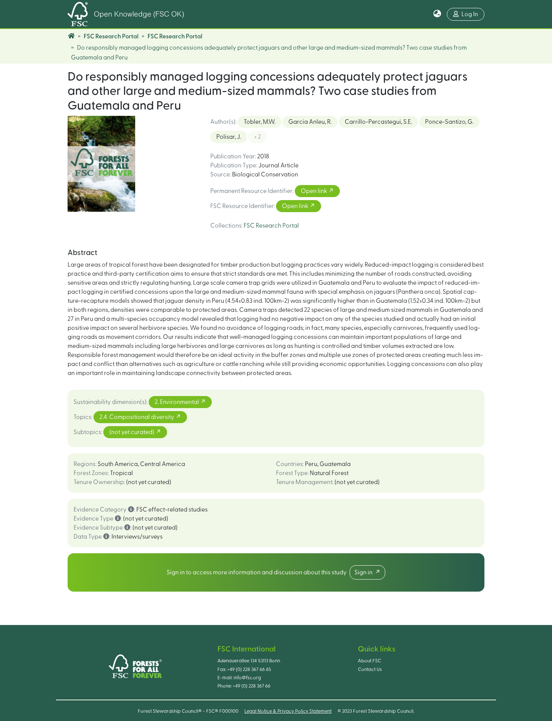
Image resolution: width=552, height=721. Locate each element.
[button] (437, 14)
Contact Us (370, 669)
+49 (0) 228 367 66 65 (249, 669)
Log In (470, 14)
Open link (314, 191)
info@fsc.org (247, 677)
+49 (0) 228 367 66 (251, 686)
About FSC (369, 661)
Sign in (364, 572)
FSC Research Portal (111, 36)
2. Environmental (177, 402)
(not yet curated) (132, 432)
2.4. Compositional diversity (137, 417)
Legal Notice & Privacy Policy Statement (288, 711)
